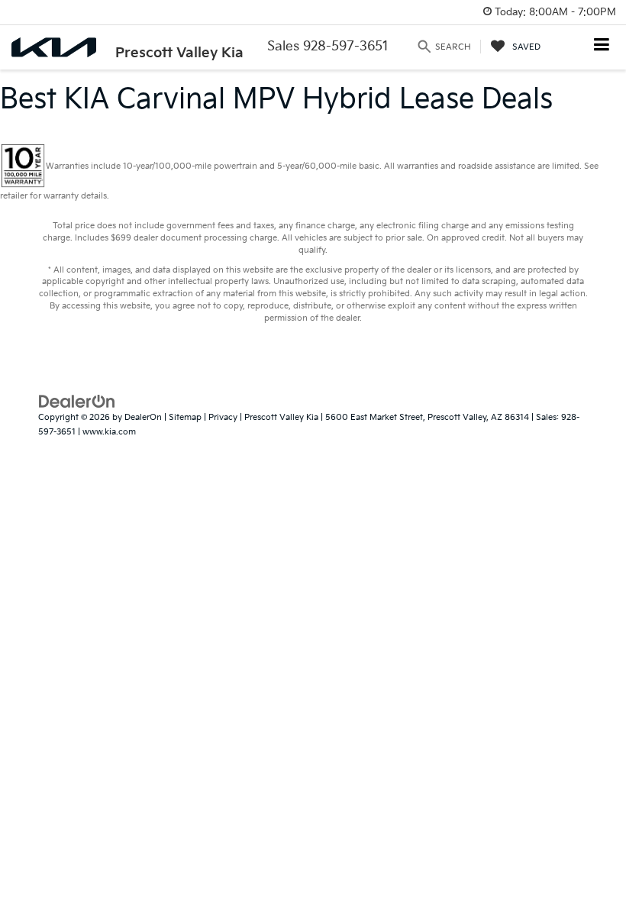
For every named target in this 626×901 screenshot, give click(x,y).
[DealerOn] (77, 402)
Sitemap (185, 417)
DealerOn (143, 417)
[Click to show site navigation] (602, 46)
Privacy (222, 417)
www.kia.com (109, 432)
